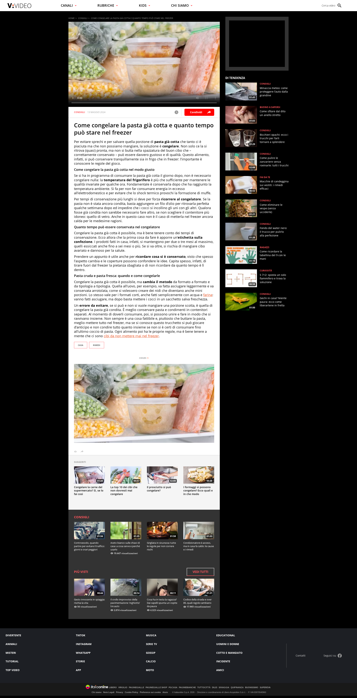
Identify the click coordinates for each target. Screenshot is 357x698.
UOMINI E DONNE (227, 644)
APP (78, 670)
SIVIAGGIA (224, 687)
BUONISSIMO (251, 687)
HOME (71, 18)
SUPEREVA (265, 687)
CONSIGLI (82, 18)
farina (207, 295)
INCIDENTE (223, 661)
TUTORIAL (12, 661)
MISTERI (11, 653)
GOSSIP (150, 653)
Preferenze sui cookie (150, 692)
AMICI (220, 670)
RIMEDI (96, 345)
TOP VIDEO (13, 670)
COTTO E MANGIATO (229, 653)
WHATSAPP (83, 653)
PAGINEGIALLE (136, 687)
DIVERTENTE (13, 635)
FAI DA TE (265, 177)
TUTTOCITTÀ (203, 687)
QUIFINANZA (237, 687)
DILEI (214, 687)
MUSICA (151, 635)
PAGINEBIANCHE (187, 687)
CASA (80, 345)
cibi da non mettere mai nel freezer (131, 336)
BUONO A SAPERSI (270, 107)
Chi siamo (97, 692)
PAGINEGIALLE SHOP (156, 687)
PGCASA (173, 687)
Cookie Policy (131, 692)
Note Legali (108, 692)
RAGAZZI (264, 247)
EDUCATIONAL (225, 635)
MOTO (150, 670)
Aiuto (165, 692)
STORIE (80, 661)
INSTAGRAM (83, 644)
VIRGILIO (122, 687)
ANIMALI (11, 644)
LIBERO (113, 687)
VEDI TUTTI (200, 572)
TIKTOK (80, 635)
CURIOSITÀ (266, 270)
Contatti (300, 655)
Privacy (119, 692)
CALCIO (151, 661)
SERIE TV (151, 644)
